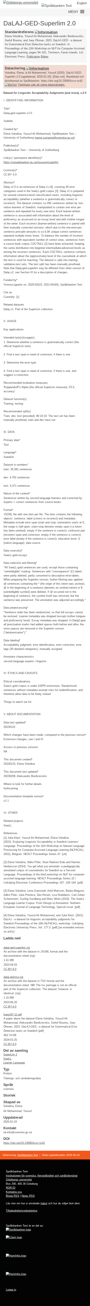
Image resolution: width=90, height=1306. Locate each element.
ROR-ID (10, 1187)
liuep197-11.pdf (13, 1014)
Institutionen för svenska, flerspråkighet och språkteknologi (41, 1175)
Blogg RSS (12, 1195)
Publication (33, 56)
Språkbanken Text (27, 1155)
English (82, 3)
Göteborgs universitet (19, 1179)
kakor (44, 1203)
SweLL (7, 1058)
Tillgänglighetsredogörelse (21, 1210)
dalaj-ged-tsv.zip (13, 977)
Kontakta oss (14, 1191)
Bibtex (45, 56)
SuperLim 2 (10, 1054)
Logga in (11, 1289)
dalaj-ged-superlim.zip (17, 947)
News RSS (28, 1195)
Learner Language (14, 1062)
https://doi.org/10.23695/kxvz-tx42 (24, 1142)
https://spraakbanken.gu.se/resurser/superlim (31, 162)
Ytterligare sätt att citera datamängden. (41, 84)
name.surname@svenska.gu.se (54, 137)
